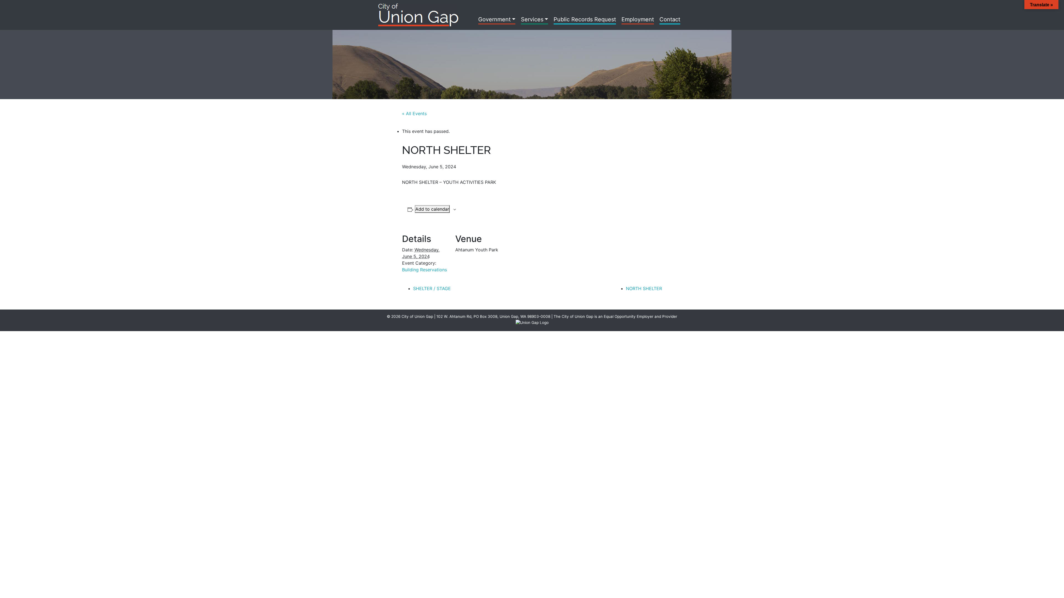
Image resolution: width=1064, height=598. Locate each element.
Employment (637, 19)
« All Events (414, 113)
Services (532, 19)
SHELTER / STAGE (432, 288)
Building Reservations (424, 269)
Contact (669, 19)
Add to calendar (432, 209)
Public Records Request (585, 19)
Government (494, 19)
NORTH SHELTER (644, 288)
